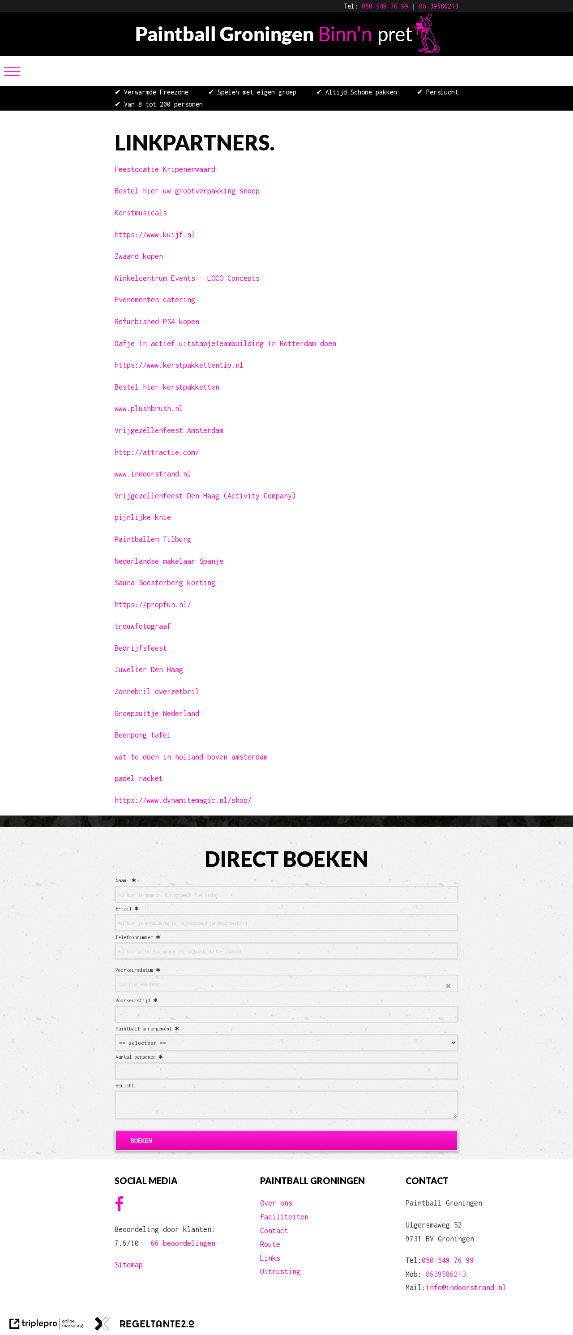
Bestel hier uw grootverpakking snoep (187, 191)
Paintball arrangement (143, 1028)
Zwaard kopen (139, 256)
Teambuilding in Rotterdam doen (275, 343)
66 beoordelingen (183, 1243)
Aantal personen (135, 1057)
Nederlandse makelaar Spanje (169, 561)
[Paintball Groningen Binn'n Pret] (286, 51)
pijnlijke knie (143, 517)
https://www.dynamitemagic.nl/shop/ (183, 800)
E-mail (123, 908)
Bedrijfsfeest (141, 648)
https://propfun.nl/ (153, 605)
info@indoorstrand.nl (466, 1287)
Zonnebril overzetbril (157, 691)
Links (270, 1258)
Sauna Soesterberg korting (165, 583)
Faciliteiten (284, 1217)
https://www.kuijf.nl (155, 235)
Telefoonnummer (134, 937)
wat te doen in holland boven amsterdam (191, 757)
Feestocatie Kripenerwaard (165, 169)
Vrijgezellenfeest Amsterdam (169, 430)
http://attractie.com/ (157, 452)
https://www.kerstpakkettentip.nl (179, 365)
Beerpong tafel (143, 735)
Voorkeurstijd (132, 1000)
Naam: (122, 880)
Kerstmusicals (141, 213)
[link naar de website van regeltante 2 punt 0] (145, 1326)
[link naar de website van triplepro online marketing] (46, 1326)
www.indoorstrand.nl (153, 474)
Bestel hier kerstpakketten (167, 387)
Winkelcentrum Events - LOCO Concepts (187, 278)
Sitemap (129, 1265)
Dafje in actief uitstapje (165, 343)
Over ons (276, 1203)
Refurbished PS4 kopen (157, 322)
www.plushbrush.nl (149, 408)
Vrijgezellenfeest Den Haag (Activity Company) (205, 496)
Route (270, 1244)
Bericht (124, 1085)
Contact (274, 1231)
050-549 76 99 (385, 6)
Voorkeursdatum (134, 970)
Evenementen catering (155, 300)
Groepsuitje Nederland (157, 713)
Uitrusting (280, 1271)
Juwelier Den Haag (149, 669)
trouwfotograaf (143, 626)
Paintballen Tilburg (153, 539)
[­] (12, 71)
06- (424, 6)
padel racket (139, 778)
